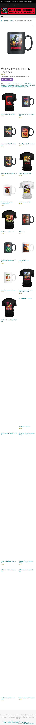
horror (5, 85)
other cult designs (12, 4)
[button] (32, 25)
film (14, 83)
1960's (26, 83)
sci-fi (33, 85)
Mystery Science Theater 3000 (23, 85)
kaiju (8, 85)
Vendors (6, 20)
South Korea (4, 86)
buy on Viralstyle (7, 79)
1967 (29, 83)
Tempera (26, 723)
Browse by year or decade (17, 1)
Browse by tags (4, 4)
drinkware (9, 83)
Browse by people (28, 1)
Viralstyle (11, 20)
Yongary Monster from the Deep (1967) (18, 86)
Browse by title (7, 1)
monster (12, 85)
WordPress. (31, 723)
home (2, 1)
